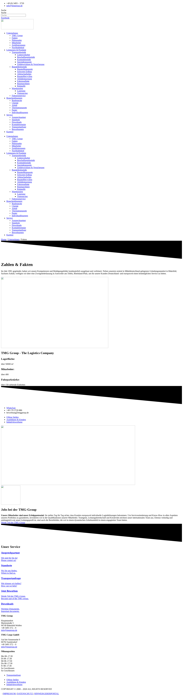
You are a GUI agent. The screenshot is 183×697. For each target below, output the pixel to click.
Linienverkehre (23, 55)
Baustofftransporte (25, 69)
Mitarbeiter (16, 43)
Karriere (9, 132)
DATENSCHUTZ (25, 693)
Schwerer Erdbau (24, 71)
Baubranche (17, 100)
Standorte (16, 120)
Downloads (17, 122)
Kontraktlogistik (24, 59)
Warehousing (17, 88)
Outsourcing (22, 93)
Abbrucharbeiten (24, 74)
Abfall (14, 105)
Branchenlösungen (14, 98)
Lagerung (21, 91)
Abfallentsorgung (24, 79)
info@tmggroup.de (9, 630)
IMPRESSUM (9, 693)
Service (9, 115)
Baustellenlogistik (19, 67)
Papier (14, 110)
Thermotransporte (19, 108)
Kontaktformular (19, 124)
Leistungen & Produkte (16, 50)
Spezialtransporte (24, 62)
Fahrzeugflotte (23, 81)
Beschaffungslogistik (26, 57)
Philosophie (17, 40)
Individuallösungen (20, 112)
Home (3, 239)
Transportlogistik (19, 52)
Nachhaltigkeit (18, 47)
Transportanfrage (19, 127)
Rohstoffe (21, 86)
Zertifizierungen (18, 45)
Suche (3, 10)
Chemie (15, 103)
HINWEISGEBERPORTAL (46, 693)
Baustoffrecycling (24, 76)
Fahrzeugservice (19, 95)
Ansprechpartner (19, 117)
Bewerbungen (18, 129)
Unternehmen (12, 33)
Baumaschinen (23, 83)
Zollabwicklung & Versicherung (30, 64)
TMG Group (17, 35)
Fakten (15, 38)
